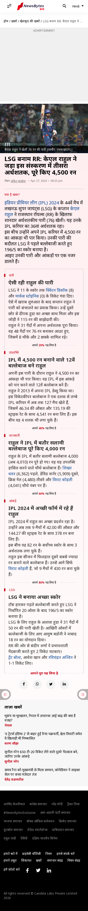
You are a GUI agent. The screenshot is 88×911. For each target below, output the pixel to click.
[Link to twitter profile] (38, 870)
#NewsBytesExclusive (20, 812)
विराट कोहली (62, 479)
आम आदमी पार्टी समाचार (55, 812)
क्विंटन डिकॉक (57, 290)
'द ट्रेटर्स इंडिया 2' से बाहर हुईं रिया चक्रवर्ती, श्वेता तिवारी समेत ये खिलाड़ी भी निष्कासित (43, 736)
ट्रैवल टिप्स (73, 804)
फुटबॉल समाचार (13, 830)
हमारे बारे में (11, 853)
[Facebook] (23, 684)
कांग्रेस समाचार (38, 804)
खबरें (14, 21)
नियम (48, 853)
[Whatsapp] (37, 684)
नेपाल (8, 725)
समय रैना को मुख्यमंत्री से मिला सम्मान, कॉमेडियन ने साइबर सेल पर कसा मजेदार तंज (42, 772)
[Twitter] (50, 684)
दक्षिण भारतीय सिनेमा (45, 838)
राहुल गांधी (10, 838)
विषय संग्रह (73, 860)
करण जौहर (12, 743)
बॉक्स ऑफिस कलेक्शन (40, 821)
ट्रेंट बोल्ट (14, 657)
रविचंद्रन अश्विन (61, 657)
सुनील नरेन (12, 761)
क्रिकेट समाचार (67, 821)
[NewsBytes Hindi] (30, 6)
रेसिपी (24, 838)
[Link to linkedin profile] (49, 870)
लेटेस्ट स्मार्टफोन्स (37, 830)
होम (6, 21)
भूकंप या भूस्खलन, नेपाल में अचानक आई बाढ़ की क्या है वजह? (40, 718)
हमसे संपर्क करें (65, 853)
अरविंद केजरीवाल (14, 804)
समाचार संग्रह (55, 860)
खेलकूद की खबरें (30, 21)
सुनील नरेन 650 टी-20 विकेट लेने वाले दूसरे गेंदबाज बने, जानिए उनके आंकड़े (41, 754)
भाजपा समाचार (13, 821)
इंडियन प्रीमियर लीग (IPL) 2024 (32, 203)
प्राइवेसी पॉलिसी (31, 853)
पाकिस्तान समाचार (63, 830)
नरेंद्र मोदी (57, 804)
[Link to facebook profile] (27, 870)
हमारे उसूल (10, 860)
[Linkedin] (64, 684)
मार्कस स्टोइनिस (27, 296)
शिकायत (26, 860)
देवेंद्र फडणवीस (14, 779)
